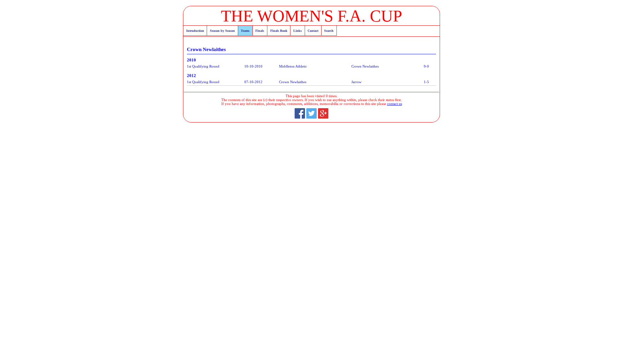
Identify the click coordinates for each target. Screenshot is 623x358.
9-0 (426, 66)
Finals (259, 30)
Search (329, 30)
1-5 (426, 82)
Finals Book (278, 30)
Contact (313, 30)
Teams (245, 30)
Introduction (195, 30)
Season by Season (222, 30)
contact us (394, 104)
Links (297, 30)
